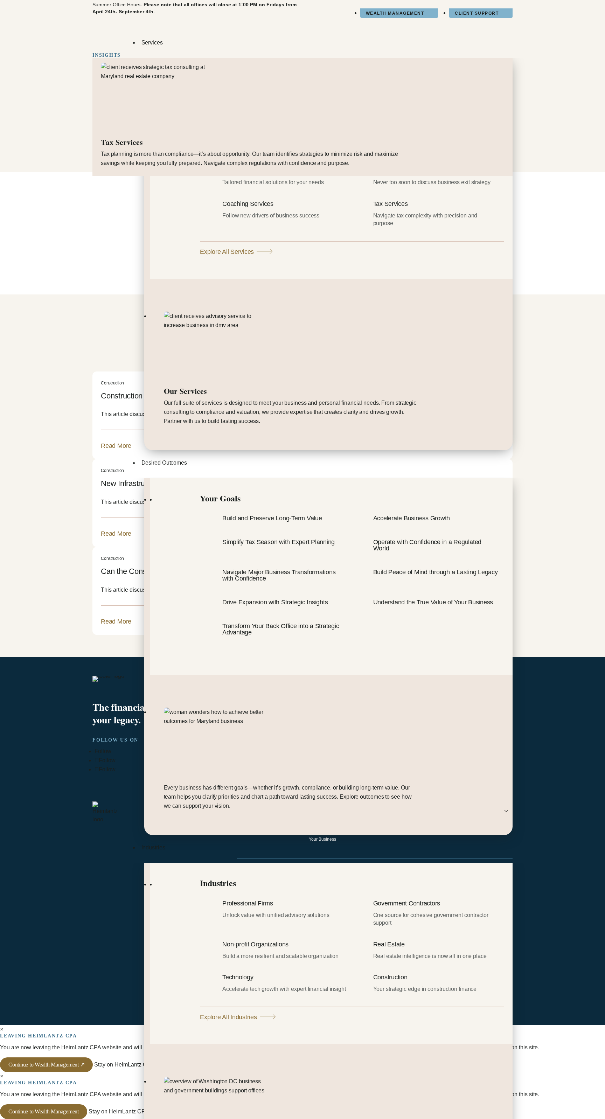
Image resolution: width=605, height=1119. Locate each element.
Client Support (477, 13)
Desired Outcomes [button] (164, 463)
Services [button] (152, 43)
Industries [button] (153, 847)
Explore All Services (227, 251)
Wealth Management (395, 13)
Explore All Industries (228, 1017)
